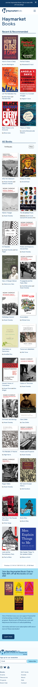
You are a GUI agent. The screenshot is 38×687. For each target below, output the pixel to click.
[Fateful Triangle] (10, 197)
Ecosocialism (24, 317)
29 (27, 565)
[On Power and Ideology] (10, 404)
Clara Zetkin (23, 419)
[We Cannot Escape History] (28, 469)
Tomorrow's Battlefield (27, 349)
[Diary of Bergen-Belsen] (10, 266)
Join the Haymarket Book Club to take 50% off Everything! (19, 3)
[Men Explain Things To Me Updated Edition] (28, 537)
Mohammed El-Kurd (27, 64)
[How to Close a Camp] (10, 46)
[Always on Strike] (28, 163)
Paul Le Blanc (8, 557)
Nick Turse (25, 352)
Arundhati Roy (8, 354)
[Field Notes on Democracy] (10, 334)
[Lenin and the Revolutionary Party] (10, 537)
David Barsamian (27, 286)
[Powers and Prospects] (28, 436)
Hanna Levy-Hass (9, 284)
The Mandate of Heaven (9, 452)
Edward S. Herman (7, 183)
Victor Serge (7, 523)
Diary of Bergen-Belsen (9, 281)
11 (22, 565)
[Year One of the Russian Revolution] (10, 503)
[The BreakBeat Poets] (28, 197)
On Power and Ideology (9, 419)
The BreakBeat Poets (26, 213)
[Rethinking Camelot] (10, 302)
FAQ (22, 680)
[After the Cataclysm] (10, 163)
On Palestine (6, 247)
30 (29, 565)
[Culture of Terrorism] (28, 368)
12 (24, 565)
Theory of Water (25, 128)
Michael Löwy (26, 320)
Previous (7, 565)
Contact (24, 683)
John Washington (9, 64)
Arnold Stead (25, 181)
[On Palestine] (10, 232)
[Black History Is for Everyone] (10, 113)
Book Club (4, 683)
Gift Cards (25, 672)
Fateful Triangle (7, 213)
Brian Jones (7, 133)
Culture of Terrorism (26, 383)
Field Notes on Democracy (6, 350)
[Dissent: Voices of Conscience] (10, 368)
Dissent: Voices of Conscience (7, 384)
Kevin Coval (29, 216)
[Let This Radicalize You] (10, 78)
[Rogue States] (10, 469)
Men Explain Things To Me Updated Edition (27, 553)
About (23, 677)
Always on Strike (25, 179)
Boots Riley (23, 518)
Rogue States (6, 484)
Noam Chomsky (8, 181)
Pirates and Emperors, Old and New (27, 248)
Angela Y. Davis (26, 98)
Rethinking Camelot (8, 317)
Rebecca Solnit (26, 557)
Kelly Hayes (7, 96)
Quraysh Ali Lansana (26, 217)
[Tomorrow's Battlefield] (28, 334)
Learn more (8, 637)
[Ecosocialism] (28, 302)
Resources (4, 677)
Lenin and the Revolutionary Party (8, 553)
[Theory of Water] (28, 113)
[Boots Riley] (28, 503)
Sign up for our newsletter (9, 657)
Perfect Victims (25, 61)
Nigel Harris (7, 454)
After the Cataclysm (8, 179)
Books (2, 672)
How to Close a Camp (9, 61)
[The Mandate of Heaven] (10, 436)
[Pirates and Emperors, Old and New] (28, 232)
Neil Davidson (26, 489)
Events (2, 675)
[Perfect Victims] (28, 46)
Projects (3, 680)
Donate (23, 675)
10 (21, 565)
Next (32, 565)
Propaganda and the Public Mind (26, 282)
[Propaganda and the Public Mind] (28, 266)
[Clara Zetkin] (28, 404)
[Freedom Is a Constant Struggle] (28, 78)
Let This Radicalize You (9, 94)
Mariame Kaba (6, 98)
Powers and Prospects (27, 452)
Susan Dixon (7, 388)
